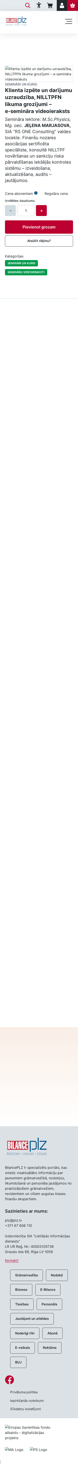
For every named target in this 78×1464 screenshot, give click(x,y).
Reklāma (50, 1348)
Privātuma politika (23, 1392)
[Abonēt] (72, 5)
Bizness (21, 1289)
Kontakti (11, 1260)
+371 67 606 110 (18, 1225)
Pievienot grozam (39, 227)
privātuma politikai (39, 1100)
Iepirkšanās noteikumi (27, 1401)
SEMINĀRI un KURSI (21, 263)
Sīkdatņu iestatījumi (25, 1409)
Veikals (10, 41)
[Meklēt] (27, 5)
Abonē (52, 1333)
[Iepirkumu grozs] (50, 5)
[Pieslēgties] (62, 5)
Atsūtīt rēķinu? (39, 241)
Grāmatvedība (26, 1275)
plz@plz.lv (13, 1220)
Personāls (49, 1304)
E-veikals (22, 1348)
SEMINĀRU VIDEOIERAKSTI (26, 272)
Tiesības (22, 1304)
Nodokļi (57, 1275)
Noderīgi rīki (24, 1333)
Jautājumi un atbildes (32, 1319)
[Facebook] (39, 1379)
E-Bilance (47, 1289)
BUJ (18, 1362)
